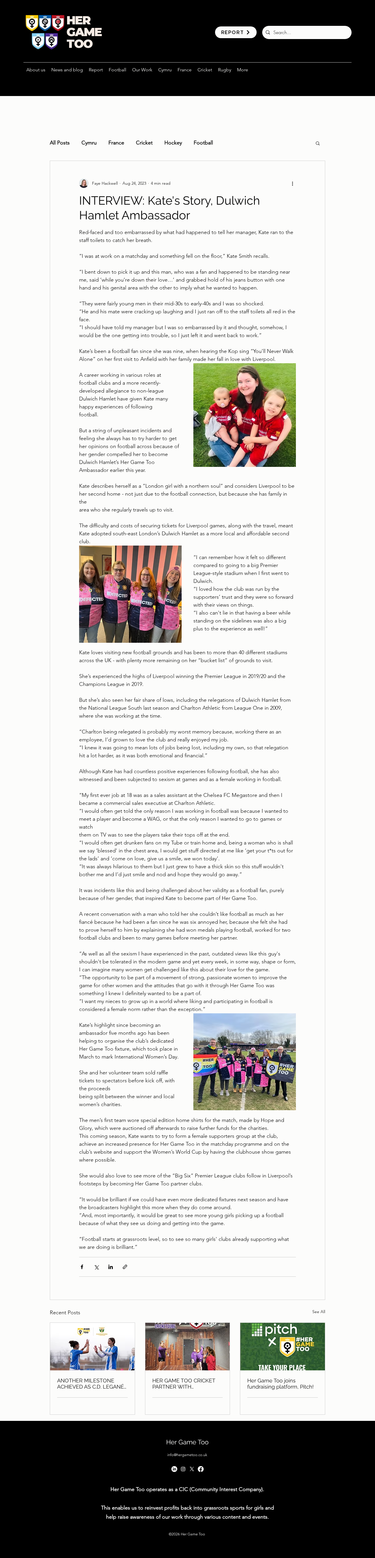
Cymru (89, 142)
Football (203, 142)
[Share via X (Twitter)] (96, 1267)
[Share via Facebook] (82, 1267)
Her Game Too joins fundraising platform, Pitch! (280, 1383)
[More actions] (292, 183)
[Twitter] (192, 1469)
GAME (84, 32)
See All (318, 1311)
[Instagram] (183, 1469)
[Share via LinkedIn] (110, 1267)
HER (78, 20)
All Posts (60, 142)
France (116, 142)
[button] (142, 69)
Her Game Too (187, 1442)
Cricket (144, 142)
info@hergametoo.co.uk (187, 1455)
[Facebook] (201, 1469)
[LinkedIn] (174, 1469)
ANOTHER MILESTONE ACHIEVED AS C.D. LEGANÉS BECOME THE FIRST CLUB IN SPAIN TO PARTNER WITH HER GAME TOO (92, 1383)
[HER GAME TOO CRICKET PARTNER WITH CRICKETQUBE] (187, 1346)
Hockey (173, 142)
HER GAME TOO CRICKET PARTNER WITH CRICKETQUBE (183, 1383)
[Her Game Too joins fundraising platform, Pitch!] (282, 1346)
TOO (79, 43)
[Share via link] (125, 1267)
